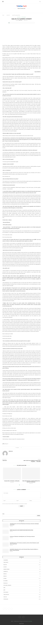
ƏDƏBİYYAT (22, 571)
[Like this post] (23, 447)
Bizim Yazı (20, 20)
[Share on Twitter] (25, 447)
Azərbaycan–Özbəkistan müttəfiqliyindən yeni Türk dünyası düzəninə (22, 536)
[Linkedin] (9, 608)
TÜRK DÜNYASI (22, 594)
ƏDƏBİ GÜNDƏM (22, 569)
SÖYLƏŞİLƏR (24, 17)
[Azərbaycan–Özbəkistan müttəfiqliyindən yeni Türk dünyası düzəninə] (5, 538)
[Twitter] (6, 608)
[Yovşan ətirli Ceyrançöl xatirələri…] (12, 474)
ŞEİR (22, 587)
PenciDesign (30, 621)
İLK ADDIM (22, 580)
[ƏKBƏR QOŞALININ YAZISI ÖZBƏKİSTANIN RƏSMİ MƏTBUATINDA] (5, 532)
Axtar (3, 513)
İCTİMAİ (22, 578)
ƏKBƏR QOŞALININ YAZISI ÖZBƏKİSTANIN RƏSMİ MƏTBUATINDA (21, 530)
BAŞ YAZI (8, 15)
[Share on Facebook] (24, 447)
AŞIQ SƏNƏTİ (22, 562)
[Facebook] (3, 608)
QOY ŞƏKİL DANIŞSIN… (22, 585)
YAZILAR (22, 596)
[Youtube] (11, 608)
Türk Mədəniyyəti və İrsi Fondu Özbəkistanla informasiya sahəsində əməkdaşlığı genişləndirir (24, 524)
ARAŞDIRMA (22, 560)
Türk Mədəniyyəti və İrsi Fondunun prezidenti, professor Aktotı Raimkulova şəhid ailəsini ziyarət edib (24, 543)
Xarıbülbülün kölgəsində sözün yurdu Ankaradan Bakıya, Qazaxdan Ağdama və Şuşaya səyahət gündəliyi (24, 550)
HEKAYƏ (22, 573)
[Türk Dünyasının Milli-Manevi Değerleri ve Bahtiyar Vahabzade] (31, 474)
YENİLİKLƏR (22, 599)
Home (3, 15)
